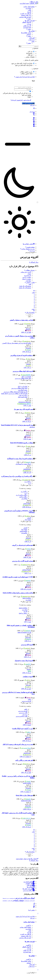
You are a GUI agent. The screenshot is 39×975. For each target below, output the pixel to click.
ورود (29, 96)
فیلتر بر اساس (30, 282)
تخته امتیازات (27, 27)
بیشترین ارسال (26, 279)
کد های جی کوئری (25, 13)
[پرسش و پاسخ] (18, 121)
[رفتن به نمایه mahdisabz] (27, 469)
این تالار (30, 55)
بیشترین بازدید (27, 277)
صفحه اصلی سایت (29, 6)
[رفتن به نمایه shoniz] (28, 451)
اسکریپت (28, 8)
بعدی (33, 309)
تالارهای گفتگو (26, 22)
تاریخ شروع (27, 275)
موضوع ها (29, 53)
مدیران (29, 24)
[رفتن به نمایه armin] (28, 364)
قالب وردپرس (21, 898)
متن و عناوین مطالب (26, 72)
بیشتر (29, 19)
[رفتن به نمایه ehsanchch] (27, 753)
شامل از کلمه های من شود (21, 63)
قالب (29, 10)
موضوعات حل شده (25, 286)
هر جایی (30, 51)
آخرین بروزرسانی (26, 272)
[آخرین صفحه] (34, 311)
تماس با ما (31, 910)
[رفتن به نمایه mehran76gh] (26, 570)
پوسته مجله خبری (26, 900)
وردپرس (8, 898)
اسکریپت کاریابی (32, 900)
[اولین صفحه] (34, 291)
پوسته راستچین (18, 900)
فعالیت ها (32, 31)
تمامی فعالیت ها (26, 32)
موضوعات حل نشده (25, 287)
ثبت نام (32, 105)
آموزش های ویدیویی (25, 17)
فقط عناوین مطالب (26, 73)
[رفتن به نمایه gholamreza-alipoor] (25, 402)
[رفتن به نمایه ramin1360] (27, 503)
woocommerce (5, 900)
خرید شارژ (31, 39)
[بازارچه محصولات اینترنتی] (18, 126)
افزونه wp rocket (12, 898)
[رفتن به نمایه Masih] (28, 329)
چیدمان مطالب (30, 270)
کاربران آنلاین (27, 25)
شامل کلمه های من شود (23, 65)
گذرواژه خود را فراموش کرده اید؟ (21, 100)
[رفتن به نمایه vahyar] (28, 685)
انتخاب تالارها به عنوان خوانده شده (26, 859)
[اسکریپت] (18, 119)
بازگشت (28, 925)
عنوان (29, 274)
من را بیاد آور (27, 93)
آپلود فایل (32, 38)
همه (30, 284)
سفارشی (28, 280)
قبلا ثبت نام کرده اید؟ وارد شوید (25, 77)
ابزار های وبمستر (26, 15)
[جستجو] (20, 46)
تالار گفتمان (28, 883)
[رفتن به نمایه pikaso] (28, 538)
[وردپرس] (18, 123)
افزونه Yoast (4, 898)
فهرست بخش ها (30, 20)
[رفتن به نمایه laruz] (29, 669)
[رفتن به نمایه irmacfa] (28, 637)
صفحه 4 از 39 (30, 312)
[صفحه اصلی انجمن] (18, 118)
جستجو (29, 34)
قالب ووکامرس (9, 900)
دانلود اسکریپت (27, 881)
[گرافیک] (18, 124)
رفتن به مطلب (33, 1)
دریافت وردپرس (28, 890)
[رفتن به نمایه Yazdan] (28, 435)
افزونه (29, 12)
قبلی (33, 292)
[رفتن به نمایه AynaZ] (28, 348)
